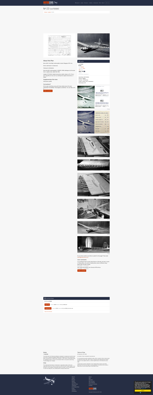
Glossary (91, 379)
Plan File (47, 304)
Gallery (90, 2)
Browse (86, 2)
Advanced (95, 2)
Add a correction (48, 90)
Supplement (48, 308)
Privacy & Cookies (93, 384)
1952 (84, 68)
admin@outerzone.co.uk (82, 257)
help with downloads (48, 311)
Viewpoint (74, 385)
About (90, 376)
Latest (82, 2)
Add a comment (81, 270)
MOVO (82, 67)
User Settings (92, 382)
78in (80, 69)
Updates (74, 389)
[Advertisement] (76, 22)
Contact (90, 385)
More (103, 2)
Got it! (142, 390)
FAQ (100, 2)
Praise (73, 388)
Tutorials (74, 382)
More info (144, 388)
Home (45, 12)
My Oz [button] (107, 2)
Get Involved (91, 381)
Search (78, 2)
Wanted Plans (75, 384)
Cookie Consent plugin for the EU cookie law (143, 392)
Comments (74, 391)
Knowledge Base (75, 386)
